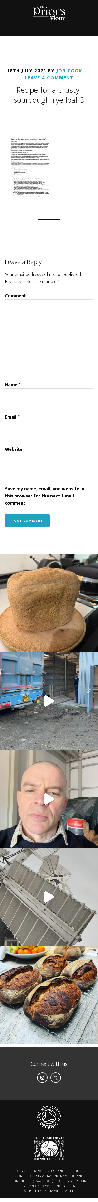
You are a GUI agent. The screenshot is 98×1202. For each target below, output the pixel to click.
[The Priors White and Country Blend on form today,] (49, 995)
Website (14, 449)
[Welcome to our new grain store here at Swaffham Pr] (49, 799)
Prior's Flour (49, 13)
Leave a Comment (49, 78)
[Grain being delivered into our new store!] (49, 701)
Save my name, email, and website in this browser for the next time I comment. (44, 496)
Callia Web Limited (58, 1191)
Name (12, 384)
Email (12, 417)
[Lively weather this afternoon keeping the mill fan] (49, 897)
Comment (15, 295)
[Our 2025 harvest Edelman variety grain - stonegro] (49, 603)
